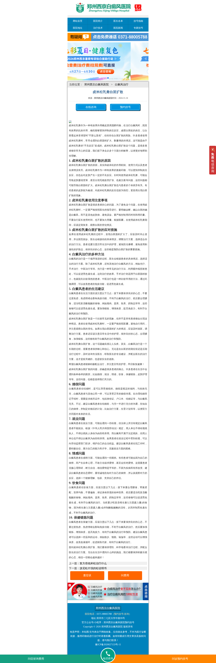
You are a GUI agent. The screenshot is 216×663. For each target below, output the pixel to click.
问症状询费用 (36, 658)
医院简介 (98, 21)
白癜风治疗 (121, 84)
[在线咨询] (108, 599)
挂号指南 (138, 21)
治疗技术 (98, 28)
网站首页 (77, 21)
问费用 (125, 575)
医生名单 (118, 21)
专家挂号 (138, 28)
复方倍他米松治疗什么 (93, 563)
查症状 (87, 575)
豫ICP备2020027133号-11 (108, 644)
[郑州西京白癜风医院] (108, 15)
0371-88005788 (104, 614)
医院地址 (77, 28)
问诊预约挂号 (180, 658)
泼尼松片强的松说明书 (93, 568)
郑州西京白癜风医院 (96, 84)
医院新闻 (118, 28)
